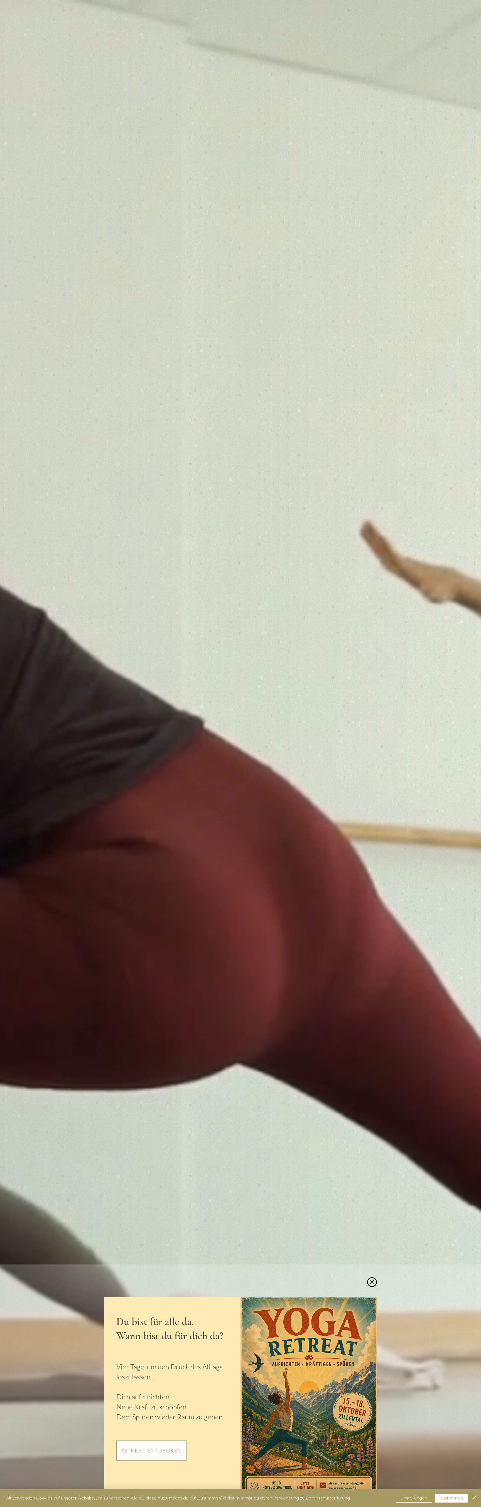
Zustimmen (451, 1498)
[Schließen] (474, 1498)
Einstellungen (414, 1498)
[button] (372, 1282)
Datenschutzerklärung (328, 1498)
